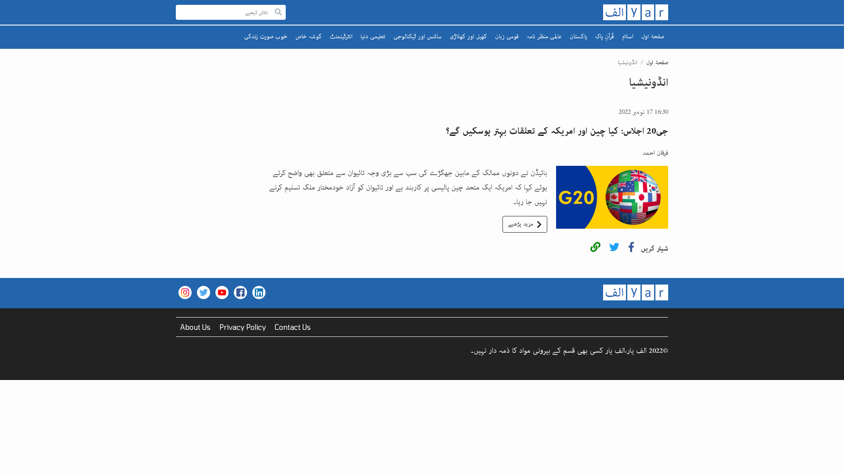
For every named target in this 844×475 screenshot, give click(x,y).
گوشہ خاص (308, 36)
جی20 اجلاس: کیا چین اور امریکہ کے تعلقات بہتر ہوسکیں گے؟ (557, 131)
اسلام (627, 36)
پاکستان (578, 36)
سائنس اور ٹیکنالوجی (417, 36)
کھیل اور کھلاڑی (468, 36)
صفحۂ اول (652, 36)
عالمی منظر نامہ (544, 36)
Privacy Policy (242, 327)
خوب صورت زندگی (265, 36)
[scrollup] (11, 464)
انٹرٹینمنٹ (341, 36)
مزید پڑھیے (520, 224)
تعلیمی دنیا (373, 36)
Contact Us (293, 327)
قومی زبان (507, 36)
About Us (195, 327)
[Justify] (278, 12)
